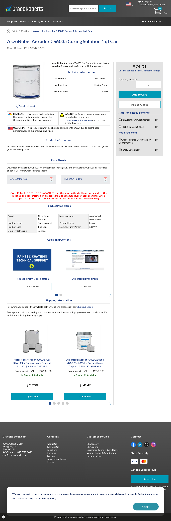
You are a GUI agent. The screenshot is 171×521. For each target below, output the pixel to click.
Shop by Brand (39, 21)
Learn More (32, 286)
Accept (146, 506)
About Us (52, 443)
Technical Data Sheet (132, 126)
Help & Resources (151, 21)
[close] (3, 517)
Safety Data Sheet (130, 149)
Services (56, 21)
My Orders (92, 446)
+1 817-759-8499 (23, 452)
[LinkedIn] (139, 444)
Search (107, 8)
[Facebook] (133, 444)
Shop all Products (17, 21)
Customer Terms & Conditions (103, 449)
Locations (52, 449)
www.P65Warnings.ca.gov (78, 119)
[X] (146, 444)
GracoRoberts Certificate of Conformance (135, 141)
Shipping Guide (85, 306)
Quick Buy (32, 396)
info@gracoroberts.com (15, 455)
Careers (51, 455)
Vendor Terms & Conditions (101, 452)
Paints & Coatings (21, 31)
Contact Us (53, 446)
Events (50, 461)
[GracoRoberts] (23, 8)
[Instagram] (153, 444)
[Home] (9, 30)
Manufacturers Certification (135, 119)
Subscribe (149, 479)
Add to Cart (139, 94)
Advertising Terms (56, 458)
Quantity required (128, 79)
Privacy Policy (94, 455)
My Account (93, 443)
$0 (156, 119)
